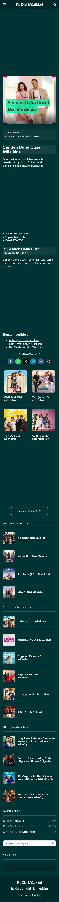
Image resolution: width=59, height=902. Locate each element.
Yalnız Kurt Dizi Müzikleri (33, 556)
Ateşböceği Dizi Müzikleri (34, 574)
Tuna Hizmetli (22, 233)
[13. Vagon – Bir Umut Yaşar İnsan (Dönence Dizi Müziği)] (9, 778)
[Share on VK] (41, 361)
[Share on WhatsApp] (18, 361)
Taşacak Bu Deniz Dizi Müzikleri (31, 676)
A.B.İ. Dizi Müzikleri (30, 712)
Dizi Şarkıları (13, 826)
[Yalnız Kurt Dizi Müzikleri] (9, 556)
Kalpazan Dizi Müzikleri (32, 537)
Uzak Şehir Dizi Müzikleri (33, 694)
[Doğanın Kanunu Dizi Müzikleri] (9, 658)
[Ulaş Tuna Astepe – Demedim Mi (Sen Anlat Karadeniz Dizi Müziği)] (9, 742)
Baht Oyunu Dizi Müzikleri (24, 340)
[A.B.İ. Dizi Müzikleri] (9, 712)
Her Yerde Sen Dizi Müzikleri (26, 347)
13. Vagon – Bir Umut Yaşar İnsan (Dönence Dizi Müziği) (35, 778)
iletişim (43, 888)
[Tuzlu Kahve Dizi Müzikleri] (9, 640)
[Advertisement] (29, 43)
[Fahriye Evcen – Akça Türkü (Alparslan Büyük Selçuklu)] (9, 760)
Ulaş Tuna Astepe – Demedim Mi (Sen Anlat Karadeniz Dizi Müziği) (36, 741)
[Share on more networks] (48, 361)
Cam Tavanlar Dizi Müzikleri (25, 343)
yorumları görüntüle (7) (29, 511)
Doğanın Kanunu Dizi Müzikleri (31, 658)
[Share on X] (26, 361)
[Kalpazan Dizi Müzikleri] (9, 538)
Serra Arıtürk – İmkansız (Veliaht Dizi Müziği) (33, 796)
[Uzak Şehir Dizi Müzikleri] (9, 694)
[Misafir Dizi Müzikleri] (9, 592)
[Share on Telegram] (33, 361)
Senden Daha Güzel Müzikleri (23, 136)
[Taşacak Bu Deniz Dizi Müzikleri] (9, 676)
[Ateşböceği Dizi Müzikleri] (9, 574)
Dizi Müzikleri (15, 94)
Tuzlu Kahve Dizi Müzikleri (34, 639)
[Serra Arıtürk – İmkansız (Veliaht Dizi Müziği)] (9, 796)
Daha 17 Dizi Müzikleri (32, 621)
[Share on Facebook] (11, 361)
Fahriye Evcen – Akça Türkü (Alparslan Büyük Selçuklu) (35, 760)
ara (53, 843)
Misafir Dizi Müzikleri (31, 592)
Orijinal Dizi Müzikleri (19, 831)
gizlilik (30, 888)
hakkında (17, 888)
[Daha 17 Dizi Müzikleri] (9, 622)
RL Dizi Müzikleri (29, 4)
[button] (4, 4)
